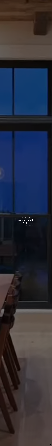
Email (12, 1)
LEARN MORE (26, 228)
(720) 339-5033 (8, 1)
